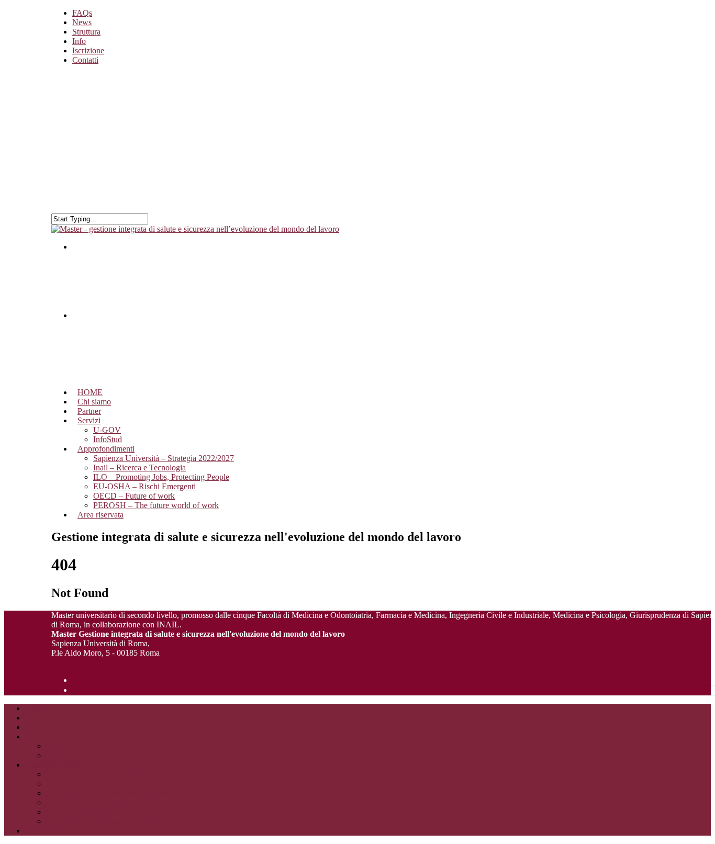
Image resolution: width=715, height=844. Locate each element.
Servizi (36, 736)
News (82, 22)
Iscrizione (88, 50)
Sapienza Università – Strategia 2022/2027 (163, 458)
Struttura (86, 31)
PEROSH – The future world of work (156, 505)
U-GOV (60, 745)
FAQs (82, 12)
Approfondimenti (53, 764)
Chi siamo (42, 717)
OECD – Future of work (134, 495)
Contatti (85, 59)
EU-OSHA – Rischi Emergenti (144, 486)
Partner (37, 727)
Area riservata (100, 514)
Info (79, 41)
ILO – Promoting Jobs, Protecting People (161, 476)
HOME (37, 708)
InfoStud (60, 755)
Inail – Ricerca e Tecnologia (139, 467)
